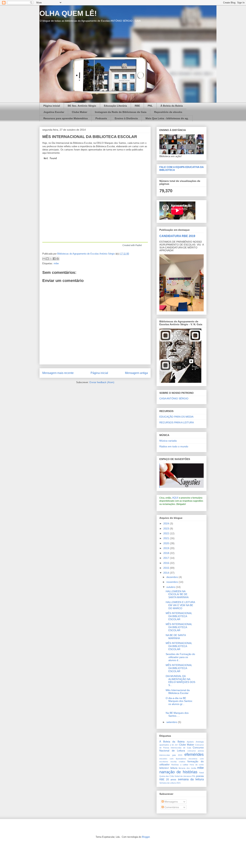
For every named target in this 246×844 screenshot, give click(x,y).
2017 (166, 557)
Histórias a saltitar (179, 765)
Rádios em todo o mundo (173, 446)
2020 (166, 543)
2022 (166, 533)
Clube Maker (79, 112)
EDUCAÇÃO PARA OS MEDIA (176, 416)
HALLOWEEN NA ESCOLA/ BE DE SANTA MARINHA (177, 594)
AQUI (175, 497)
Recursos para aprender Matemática (65, 118)
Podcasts (101, 118)
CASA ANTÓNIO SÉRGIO (173, 398)
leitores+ (164, 767)
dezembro (172, 577)
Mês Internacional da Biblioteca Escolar (178, 692)
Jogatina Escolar (53, 112)
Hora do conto (197, 765)
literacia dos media (187, 768)
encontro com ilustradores (172, 759)
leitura (173, 767)
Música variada (168, 440)
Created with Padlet (132, 245)
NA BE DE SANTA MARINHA (176, 637)
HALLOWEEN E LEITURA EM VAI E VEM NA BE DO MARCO (180, 605)
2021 (166, 538)
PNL (150, 105)
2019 (166, 548)
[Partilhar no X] (51, 258)
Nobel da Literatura (183, 776)
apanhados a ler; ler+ (168, 745)
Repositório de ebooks (168, 112)
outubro (171, 587)
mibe (56, 263)
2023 (166, 528)
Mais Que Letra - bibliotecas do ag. (167, 118)
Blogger (146, 837)
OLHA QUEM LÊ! (68, 13)
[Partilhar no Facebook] (54, 258)
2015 (166, 567)
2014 (166, 572)
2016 (166, 563)
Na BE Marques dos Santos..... (177, 714)
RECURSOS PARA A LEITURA (176, 422)
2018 (166, 553)
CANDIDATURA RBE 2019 (177, 236)
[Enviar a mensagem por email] (44, 258)
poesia (200, 776)
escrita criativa (178, 761)
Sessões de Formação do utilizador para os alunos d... (180, 657)
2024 (166, 523)
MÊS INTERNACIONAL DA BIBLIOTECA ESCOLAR (179, 616)
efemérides (194, 754)
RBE (137, 105)
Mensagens (171, 801)
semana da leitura (191, 779)
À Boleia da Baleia (171, 105)
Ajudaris (190, 742)
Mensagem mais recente (58, 372)
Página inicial (51, 105)
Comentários (171, 807)
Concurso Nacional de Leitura (181, 749)
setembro (172, 722)
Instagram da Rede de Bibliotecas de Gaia (120, 112)
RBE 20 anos (167, 779)
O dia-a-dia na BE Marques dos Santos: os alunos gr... (179, 701)
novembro (172, 581)
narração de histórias (178, 772)
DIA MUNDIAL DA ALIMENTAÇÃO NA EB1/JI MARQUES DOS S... (180, 681)
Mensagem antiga (136, 372)
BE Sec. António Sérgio (82, 105)
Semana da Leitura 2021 (170, 783)
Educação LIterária (115, 105)
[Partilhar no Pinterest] (57, 258)
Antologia (200, 742)
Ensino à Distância (126, 118)
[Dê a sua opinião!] (47, 258)
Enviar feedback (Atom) (102, 382)
